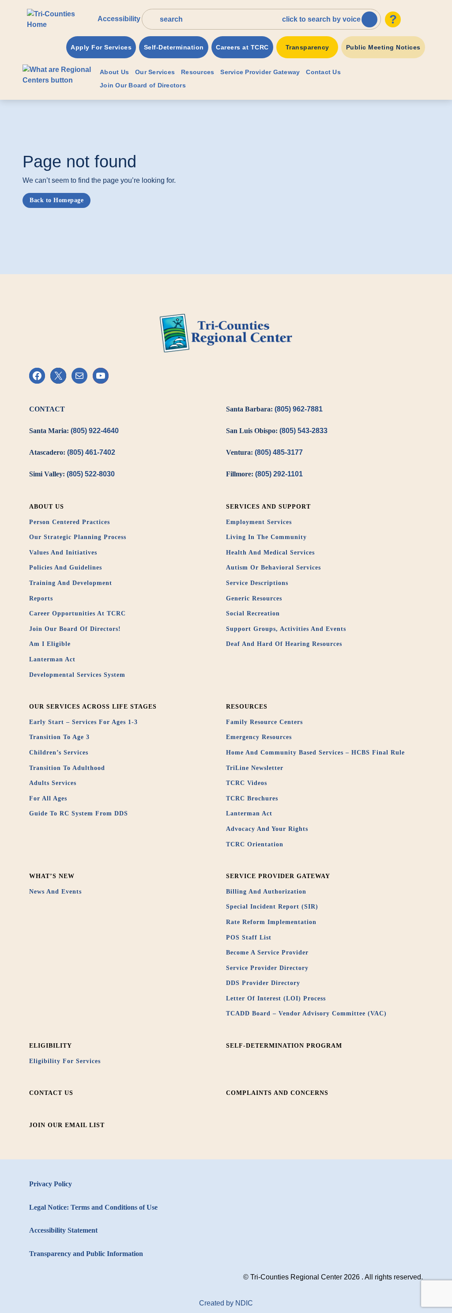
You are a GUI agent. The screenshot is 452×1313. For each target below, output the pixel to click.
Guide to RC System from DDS (78, 813)
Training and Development (70, 583)
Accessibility (119, 19)
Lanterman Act (52, 659)
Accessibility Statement (63, 1230)
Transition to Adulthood (67, 768)
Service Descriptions (257, 583)
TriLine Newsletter (254, 768)
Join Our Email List (67, 1125)
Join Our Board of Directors (143, 85)
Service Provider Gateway (260, 71)
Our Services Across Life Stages (93, 706)
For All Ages (48, 798)
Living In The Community (266, 537)
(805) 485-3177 (279, 452)
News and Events (55, 891)
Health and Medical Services (270, 552)
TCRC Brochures (252, 798)
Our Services (155, 71)
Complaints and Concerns (277, 1093)
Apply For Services (101, 47)
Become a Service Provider (267, 952)
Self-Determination (174, 47)
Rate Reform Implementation (271, 922)
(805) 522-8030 (91, 474)
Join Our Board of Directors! (75, 629)
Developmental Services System (77, 675)
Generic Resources (254, 598)
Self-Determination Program (284, 1045)
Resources (197, 71)
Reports (41, 598)
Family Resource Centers (264, 722)
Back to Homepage (56, 200)
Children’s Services (58, 752)
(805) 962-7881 (299, 409)
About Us (114, 71)
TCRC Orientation (254, 844)
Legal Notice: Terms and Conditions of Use (93, 1207)
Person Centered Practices (69, 522)
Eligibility (50, 1045)
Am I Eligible (50, 644)
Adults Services (52, 783)
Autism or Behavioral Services (273, 567)
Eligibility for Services (65, 1061)
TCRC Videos (246, 783)
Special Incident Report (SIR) (272, 906)
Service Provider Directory (267, 968)
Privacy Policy (50, 1184)
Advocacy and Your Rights (267, 829)
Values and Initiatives (63, 552)
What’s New (52, 876)
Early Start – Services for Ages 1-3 (83, 722)
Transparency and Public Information (86, 1253)
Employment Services (259, 522)
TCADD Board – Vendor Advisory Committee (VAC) (306, 1013)
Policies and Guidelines (65, 567)
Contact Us (323, 71)
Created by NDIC (226, 1303)
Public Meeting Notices (383, 47)
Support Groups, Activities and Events (286, 629)
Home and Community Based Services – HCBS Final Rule (315, 752)
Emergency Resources (259, 737)
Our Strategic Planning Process (77, 537)
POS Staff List (248, 937)
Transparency (307, 47)
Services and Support (268, 506)
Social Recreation (253, 613)
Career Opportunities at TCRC (77, 613)
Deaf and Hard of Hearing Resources (284, 644)
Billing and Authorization (266, 891)
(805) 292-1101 (279, 474)
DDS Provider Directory (263, 983)
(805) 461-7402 (91, 452)
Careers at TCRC (242, 47)
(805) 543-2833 (303, 430)
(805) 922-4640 (95, 430)
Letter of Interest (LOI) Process (276, 998)
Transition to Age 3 (59, 737)
